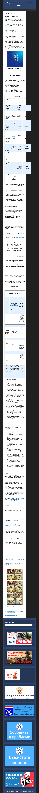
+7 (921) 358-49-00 (8, 237)
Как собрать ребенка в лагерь (11, 566)
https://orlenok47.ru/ (20, 237)
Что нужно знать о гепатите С (11, 606)
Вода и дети (7, 609)
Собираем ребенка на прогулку (11, 615)
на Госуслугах (14, 37)
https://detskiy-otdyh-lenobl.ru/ (11, 513)
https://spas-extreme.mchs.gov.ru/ (11, 540)
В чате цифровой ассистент (10, 24)
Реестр (6, 542)
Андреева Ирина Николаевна (14, 137)
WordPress (31, 791)
